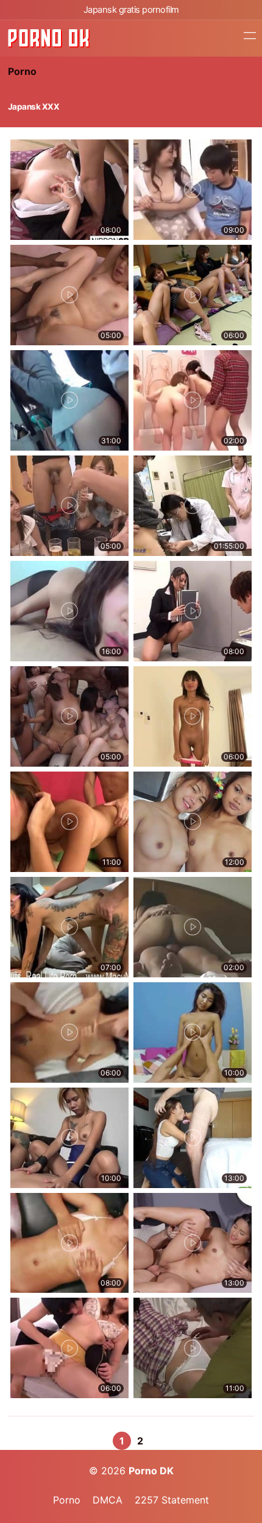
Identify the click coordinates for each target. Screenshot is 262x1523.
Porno (22, 71)
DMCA (107, 1500)
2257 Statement (172, 1500)
